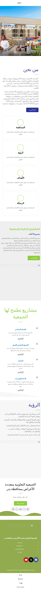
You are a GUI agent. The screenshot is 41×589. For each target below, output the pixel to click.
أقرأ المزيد (32, 110)
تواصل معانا (20, 503)
